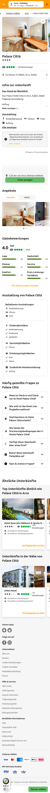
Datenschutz (7, 736)
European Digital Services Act (14, 741)
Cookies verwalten (10, 667)
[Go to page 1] (23, 228)
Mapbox (30, 152)
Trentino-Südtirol (13, 13)
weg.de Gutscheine (10, 695)
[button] (24, 34)
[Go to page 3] (26, 228)
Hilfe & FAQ (7, 686)
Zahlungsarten (8, 690)
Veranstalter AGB (9, 727)
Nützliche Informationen (12, 708)
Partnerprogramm (9, 704)
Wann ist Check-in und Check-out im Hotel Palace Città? (24, 397)
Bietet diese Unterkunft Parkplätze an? (21, 454)
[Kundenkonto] (47, 4)
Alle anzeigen (9, 127)
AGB (4, 723)
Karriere (5, 658)
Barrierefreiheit (8, 745)
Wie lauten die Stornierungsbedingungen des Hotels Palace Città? (25, 431)
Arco (27, 13)
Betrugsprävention (10, 713)
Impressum (6, 732)
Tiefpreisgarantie (9, 699)
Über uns (6, 654)
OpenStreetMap (41, 152)
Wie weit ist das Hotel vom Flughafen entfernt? (23, 408)
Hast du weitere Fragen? (22, 464)
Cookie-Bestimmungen (11, 662)
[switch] (5, 789)
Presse (5, 676)
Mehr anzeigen (15, 144)
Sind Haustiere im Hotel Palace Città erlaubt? (21, 419)
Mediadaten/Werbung (11, 671)
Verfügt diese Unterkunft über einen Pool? (22, 443)
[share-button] (43, 21)
